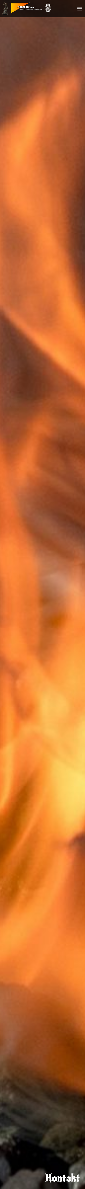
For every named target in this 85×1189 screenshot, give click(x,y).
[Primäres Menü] (79, 9)
